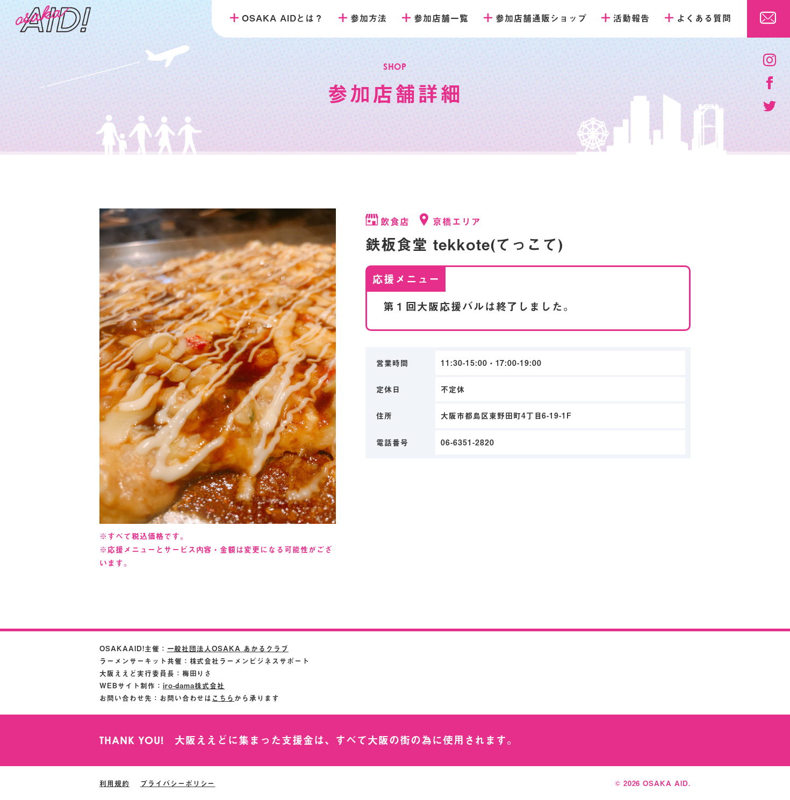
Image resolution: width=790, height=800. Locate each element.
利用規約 (114, 783)
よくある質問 (704, 17)
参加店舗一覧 (441, 17)
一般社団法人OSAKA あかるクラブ (228, 648)
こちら (223, 698)
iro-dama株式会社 (194, 685)
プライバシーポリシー (178, 783)
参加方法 (368, 17)
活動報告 (631, 17)
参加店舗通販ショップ (541, 17)
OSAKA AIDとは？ (283, 17)
